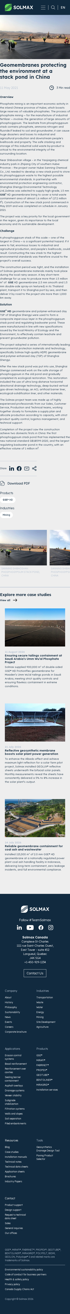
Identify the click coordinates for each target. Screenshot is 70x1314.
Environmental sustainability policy (24, 1269)
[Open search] (51, 7)
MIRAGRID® (42, 1084)
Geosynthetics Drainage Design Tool (48, 1149)
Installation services (47, 1089)
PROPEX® (41, 1070)
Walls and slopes (14, 1113)
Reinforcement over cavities (15, 1070)
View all (5, 600)
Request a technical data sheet (15, 1216)
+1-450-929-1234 (35, 962)
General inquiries (14, 1228)
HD (8, 499)
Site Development (45, 1021)
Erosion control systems (13, 1057)
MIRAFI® (40, 1060)
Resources (11, 1140)
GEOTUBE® (42, 1075)
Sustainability (12, 1012)
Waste (39, 1002)
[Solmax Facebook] (40, 927)
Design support (13, 1209)
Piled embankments (15, 1123)
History (9, 1002)
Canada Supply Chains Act (19, 1289)
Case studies (12, 1151)
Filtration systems (15, 1108)
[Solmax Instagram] (50, 927)
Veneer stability (13, 1095)
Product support (14, 1204)
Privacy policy (12, 1284)
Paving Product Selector (44, 1157)
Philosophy (11, 1007)
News (8, 1017)
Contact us (35, 973)
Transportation (44, 997)
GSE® (39, 1055)
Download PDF (18, 483)
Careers (9, 1026)
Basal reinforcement (16, 1063)
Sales (8, 1223)
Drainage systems (14, 1090)
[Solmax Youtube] (30, 927)
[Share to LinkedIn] (11, 468)
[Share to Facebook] (19, 468)
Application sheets (15, 1171)
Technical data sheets (16, 1166)
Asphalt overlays (14, 1085)
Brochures (10, 1176)
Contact (10, 1198)
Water (39, 1007)
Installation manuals (16, 1156)
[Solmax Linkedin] (19, 927)
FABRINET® (42, 1065)
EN (63, 7)
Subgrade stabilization (11, 1102)
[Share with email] (26, 468)
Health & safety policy (17, 1279)
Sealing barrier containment (13, 1079)
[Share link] (34, 468)
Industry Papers (13, 1181)
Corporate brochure (15, 1031)
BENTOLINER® (44, 1079)
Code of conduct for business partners (25, 1274)
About (8, 997)
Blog (7, 1147)
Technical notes (13, 1161)
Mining (6, 514)
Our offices (11, 1233)
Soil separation (13, 1118)
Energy (40, 1012)
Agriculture (42, 1026)
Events (8, 1021)
